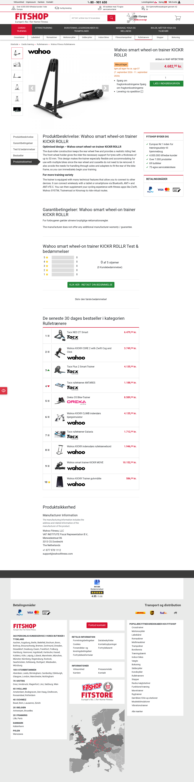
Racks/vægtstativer (141, 683)
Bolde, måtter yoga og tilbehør (163, 30)
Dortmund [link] (48, 646)
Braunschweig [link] (28, 646)
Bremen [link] (39, 646)
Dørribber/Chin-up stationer (145, 698)
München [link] (57, 655)
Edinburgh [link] (57, 673)
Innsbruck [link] (23, 684)
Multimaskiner (138, 642)
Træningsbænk (139, 653)
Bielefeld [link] (41, 642)
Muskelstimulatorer (141, 701)
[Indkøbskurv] (178, 18)
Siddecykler (137, 668)
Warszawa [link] (18, 734)
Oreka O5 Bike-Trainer (78, 397)
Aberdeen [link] (17, 673)
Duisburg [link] (28, 649)
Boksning (136, 664)
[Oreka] (76, 402)
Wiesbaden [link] (51, 662)
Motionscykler (138, 631)
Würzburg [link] (17, 665)
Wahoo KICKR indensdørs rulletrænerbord (89, 446)
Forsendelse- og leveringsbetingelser (82, 650)
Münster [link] (17, 659)
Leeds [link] (25, 673)
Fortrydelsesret (105, 648)
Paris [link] (20, 718)
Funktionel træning (140, 687)
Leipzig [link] (30, 655)
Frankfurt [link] (44, 649)
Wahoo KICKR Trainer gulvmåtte (84, 478)
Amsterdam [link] (18, 692)
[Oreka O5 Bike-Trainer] (60, 400)
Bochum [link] (50, 642)
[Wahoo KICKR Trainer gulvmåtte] (60, 481)
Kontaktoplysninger (107, 644)
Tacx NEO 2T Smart (77, 332)
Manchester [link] (35, 676)
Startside (14, 44)
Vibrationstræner (140, 705)
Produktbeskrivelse (23, 137)
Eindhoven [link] (52, 692)
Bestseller (18, 155)
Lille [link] (15, 718)
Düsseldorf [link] (18, 649)
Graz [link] (15, 684)
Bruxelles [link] (28, 710)
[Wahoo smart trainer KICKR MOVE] (60, 465)
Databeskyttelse (105, 640)
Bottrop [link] (16, 646)
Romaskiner (137, 638)
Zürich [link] (38, 703)
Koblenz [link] (17, 655)
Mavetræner (137, 690)
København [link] (18, 726)
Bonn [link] (57, 642)
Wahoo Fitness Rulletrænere (63, 44)
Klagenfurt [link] (34, 684)
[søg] (111, 18)
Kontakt (49, 2)
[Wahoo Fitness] (39, 50)
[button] (17, 53)
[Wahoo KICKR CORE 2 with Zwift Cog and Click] (60, 352)
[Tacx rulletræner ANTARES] (60, 385)
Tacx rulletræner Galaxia (80, 431)
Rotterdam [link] (30, 695)
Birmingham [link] (35, 673)
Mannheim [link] (47, 655)
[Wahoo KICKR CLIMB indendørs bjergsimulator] (60, 417)
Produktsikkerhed (22, 161)
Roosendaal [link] (18, 695)
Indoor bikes (137, 657)
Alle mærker (137, 711)
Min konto (173, 2)
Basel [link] (15, 703)
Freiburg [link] (54, 649)
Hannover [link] (27, 652)
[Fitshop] (32, 17)
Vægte (135, 661)
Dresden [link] (58, 646)
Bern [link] (21, 703)
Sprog (161, 2)
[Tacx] (76, 337)
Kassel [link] (57, 652)
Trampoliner (137, 646)
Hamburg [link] (17, 652)
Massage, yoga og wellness (126, 30)
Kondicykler (137, 672)
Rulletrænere (42, 44)
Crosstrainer (137, 627)
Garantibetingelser (23, 143)
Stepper (135, 679)
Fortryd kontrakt (97, 625)
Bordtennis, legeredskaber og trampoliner (81, 30)
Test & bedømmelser (24, 149)
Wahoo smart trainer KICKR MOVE (85, 462)
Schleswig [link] (30, 662)
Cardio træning (22, 30)
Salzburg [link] (49, 684)
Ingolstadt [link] (38, 652)
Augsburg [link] (25, 642)
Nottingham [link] (48, 676)
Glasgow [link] (17, 676)
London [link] (25, 676)
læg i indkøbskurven (166, 83)
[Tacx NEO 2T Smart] (60, 335)
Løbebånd (136, 635)
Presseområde (105, 669)
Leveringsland (148, 2)
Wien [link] (56, 684)
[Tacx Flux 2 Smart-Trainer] (60, 369)
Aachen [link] (16, 642)
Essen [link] (36, 649)
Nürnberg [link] (26, 659)
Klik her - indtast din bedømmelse (90, 284)
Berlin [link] (34, 642)
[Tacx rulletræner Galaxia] (60, 434)
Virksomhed (19, 2)
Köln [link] (24, 655)
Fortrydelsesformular (83, 655)
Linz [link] (42, 684)
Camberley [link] (47, 673)
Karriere (41, 2)
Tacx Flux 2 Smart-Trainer (80, 366)
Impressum (31, 2)
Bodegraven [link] (30, 692)
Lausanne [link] (29, 703)
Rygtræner (137, 694)
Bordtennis (137, 649)
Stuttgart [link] (40, 662)
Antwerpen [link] (18, 710)
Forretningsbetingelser (83, 640)
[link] (150, 189)
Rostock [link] (48, 659)
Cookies (76, 644)
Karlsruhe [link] (48, 652)
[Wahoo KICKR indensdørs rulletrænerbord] (60, 449)
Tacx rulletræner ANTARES (81, 382)
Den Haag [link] (42, 692)
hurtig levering (66, 8)
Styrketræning (43, 28)
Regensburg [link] (37, 659)
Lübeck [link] (37, 655)
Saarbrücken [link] (19, 662)
